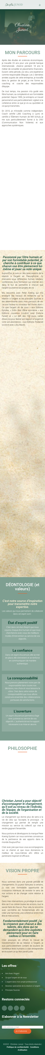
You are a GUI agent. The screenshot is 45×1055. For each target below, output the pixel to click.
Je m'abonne (21, 1031)
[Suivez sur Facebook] (4, 1008)
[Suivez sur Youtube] (10, 1008)
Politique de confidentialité (18, 1047)
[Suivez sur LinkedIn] (22, 1008)
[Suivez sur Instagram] (16, 1008)
